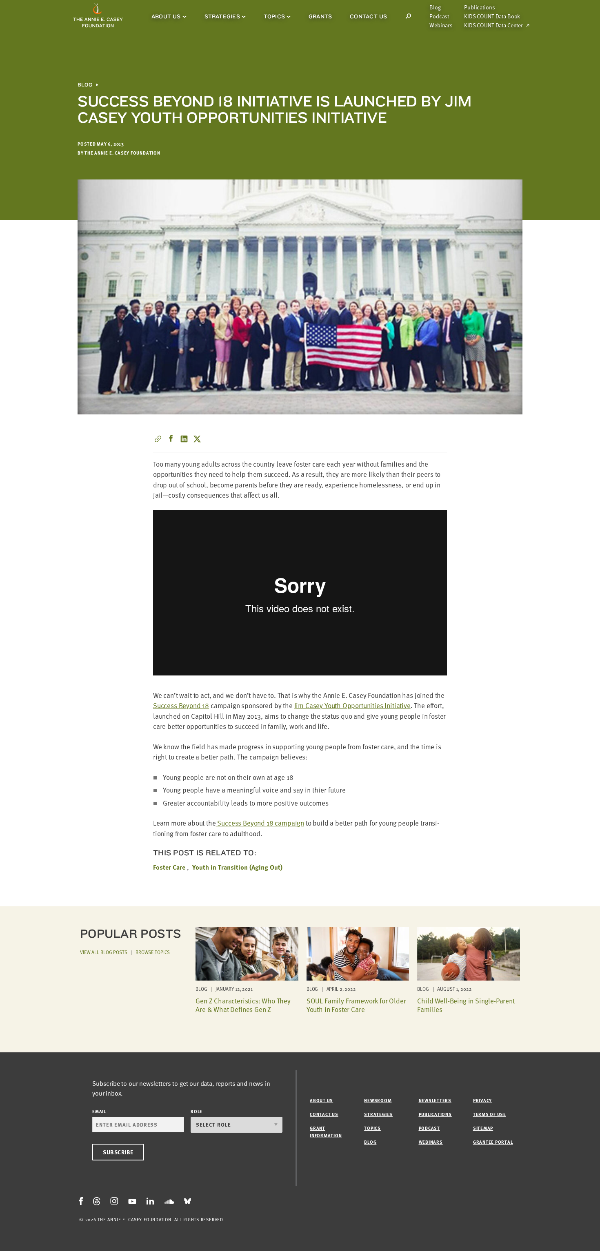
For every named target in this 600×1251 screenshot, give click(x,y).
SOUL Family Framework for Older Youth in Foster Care (356, 1005)
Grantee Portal (493, 1141)
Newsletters (435, 1100)
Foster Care (169, 867)
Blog (434, 7)
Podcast (439, 16)
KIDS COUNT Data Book (492, 16)
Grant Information (326, 1132)
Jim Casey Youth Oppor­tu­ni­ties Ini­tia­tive (352, 705)
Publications (479, 7)
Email (99, 1111)
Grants (320, 16)
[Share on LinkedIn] (184, 439)
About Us (166, 16)
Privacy (482, 1100)
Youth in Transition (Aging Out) (237, 867)
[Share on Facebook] (171, 439)
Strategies (222, 16)
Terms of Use (489, 1114)
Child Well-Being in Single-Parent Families (465, 1005)
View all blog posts (103, 952)
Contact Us (368, 16)
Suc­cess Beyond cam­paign (260, 823)
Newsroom (377, 1100)
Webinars (441, 25)
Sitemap (483, 1128)
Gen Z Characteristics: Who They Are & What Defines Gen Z (243, 1005)
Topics (274, 16)
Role (196, 1111)
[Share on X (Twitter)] (197, 439)
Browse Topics (153, 952)
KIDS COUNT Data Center (493, 25)
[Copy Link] (158, 439)
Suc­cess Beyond (181, 705)
